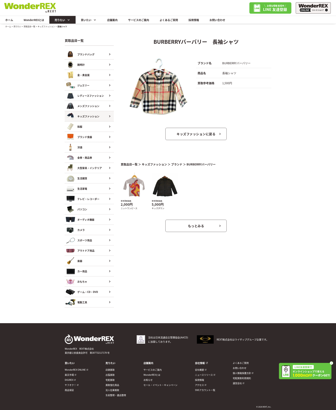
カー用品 (82, 271)
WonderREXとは (34, 20)
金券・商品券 (84, 157)
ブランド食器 (84, 137)
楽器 (79, 261)
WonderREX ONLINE (75, 369)
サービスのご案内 (138, 20)
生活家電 (82, 188)
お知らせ (148, 379)
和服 (79, 126)
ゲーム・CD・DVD (87, 292)
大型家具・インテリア (89, 168)
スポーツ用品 (84, 240)
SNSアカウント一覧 (205, 390)
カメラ (81, 230)
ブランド (176, 164)
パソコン (82, 209)
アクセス (199, 385)
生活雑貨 (82, 178)
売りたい (60, 20)
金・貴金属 (83, 75)
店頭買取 (110, 369)
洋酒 (79, 147)
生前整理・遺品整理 (116, 395)
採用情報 (193, 20)
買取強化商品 (112, 385)
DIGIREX (69, 379)
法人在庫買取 (112, 390)
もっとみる (196, 226)
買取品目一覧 (29, 26)
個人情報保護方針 (242, 373)
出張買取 (110, 374)
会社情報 (200, 363)
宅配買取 (110, 379)
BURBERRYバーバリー (201, 164)
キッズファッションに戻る (196, 134)
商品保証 (69, 390)
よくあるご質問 (169, 20)
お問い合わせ (217, 20)
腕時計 (81, 64)
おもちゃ (82, 281)
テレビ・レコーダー (88, 199)
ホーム (9, 20)
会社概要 (199, 369)
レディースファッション (90, 95)
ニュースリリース (204, 374)
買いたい (86, 20)
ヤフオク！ (70, 385)
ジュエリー (83, 85)
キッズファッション (46, 26)
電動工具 (82, 302)
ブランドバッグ (85, 54)
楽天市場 (69, 374)
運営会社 (237, 383)
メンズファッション (88, 106)
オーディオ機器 (85, 219)
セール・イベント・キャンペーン (160, 385)
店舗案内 (112, 20)
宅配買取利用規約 (242, 378)
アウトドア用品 (85, 250)
